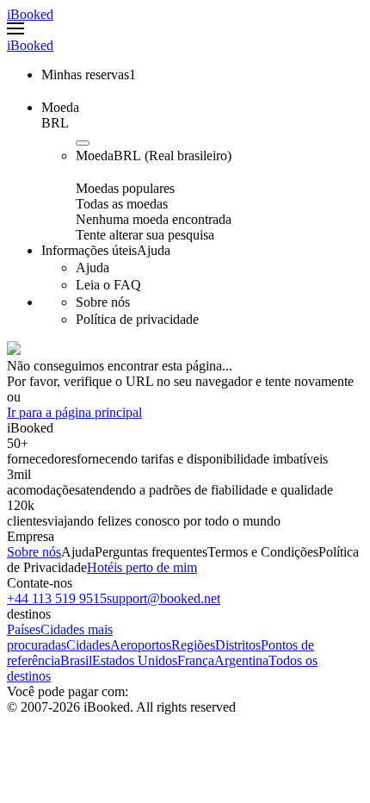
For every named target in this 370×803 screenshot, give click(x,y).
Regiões (193, 645)
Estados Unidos (134, 660)
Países (23, 629)
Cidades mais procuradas (60, 637)
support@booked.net (163, 598)
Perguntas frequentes (151, 552)
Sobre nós (34, 552)
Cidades (88, 645)
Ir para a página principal (74, 412)
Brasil (76, 660)
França (195, 660)
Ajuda (78, 552)
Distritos (238, 645)
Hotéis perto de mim (142, 567)
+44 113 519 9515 (57, 598)
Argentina (241, 660)
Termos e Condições (262, 552)
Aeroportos (140, 645)
